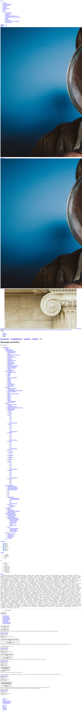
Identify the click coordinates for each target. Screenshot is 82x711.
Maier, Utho (26, 590)
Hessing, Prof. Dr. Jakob (69, 584)
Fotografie (10, 382)
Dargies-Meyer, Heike (66, 578)
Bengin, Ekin (43, 576)
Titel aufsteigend (6, 615)
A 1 (10, 412)
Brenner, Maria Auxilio (57, 577)
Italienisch (10, 441)
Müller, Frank (28, 593)
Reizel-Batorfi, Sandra (29, 595)
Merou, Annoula (15, 592)
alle (5, 558)
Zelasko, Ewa (75, 606)
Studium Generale (8, 349)
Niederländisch (10, 455)
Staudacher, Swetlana (43, 600)
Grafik (9, 381)
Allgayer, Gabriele (39, 575)
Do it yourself (10, 385)
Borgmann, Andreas (33, 577)
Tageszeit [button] (2, 552)
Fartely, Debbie (31, 581)
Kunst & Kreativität (6, 5)
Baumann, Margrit (10, 576)
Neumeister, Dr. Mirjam (60, 593)
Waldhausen (6, 570)
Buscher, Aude (23, 578)
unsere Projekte (8, 12)
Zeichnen (9, 378)
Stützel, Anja (29, 601)
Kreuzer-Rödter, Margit (53, 589)
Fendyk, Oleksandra (55, 581)
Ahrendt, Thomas (31, 575)
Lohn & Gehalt (13, 522)
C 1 (10, 420)
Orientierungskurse (13, 503)
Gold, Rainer (64, 583)
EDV (9, 527)
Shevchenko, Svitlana (72, 599)
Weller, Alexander (10, 605)
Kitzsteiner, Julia (14, 588)
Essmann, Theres (23, 581)
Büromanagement (13, 520)
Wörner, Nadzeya (59, 606)
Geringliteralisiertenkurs (14, 499)
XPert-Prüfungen (13, 525)
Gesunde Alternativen (12, 401)
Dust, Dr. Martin (42, 580)
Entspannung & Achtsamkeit (13, 393)
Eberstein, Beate (57, 580)
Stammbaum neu (16, 339)
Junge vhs (5, 9)
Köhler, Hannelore (53, 588)
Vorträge (7, 348)
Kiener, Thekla (65, 587)
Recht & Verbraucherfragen (13, 365)
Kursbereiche (4, 339)
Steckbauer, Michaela (53, 600)
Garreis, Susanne (12, 583)
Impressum (5, 698)
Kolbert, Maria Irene (63, 588)
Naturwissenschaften (12, 367)
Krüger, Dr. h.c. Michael (71, 589)
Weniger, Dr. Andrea (26, 605)
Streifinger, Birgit (15, 601)
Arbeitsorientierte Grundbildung (14, 511)
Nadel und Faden (11, 386)
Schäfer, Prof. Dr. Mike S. (74, 596)
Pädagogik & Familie (12, 360)
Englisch (35, 339)
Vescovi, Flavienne (63, 602)
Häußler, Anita (35, 584)
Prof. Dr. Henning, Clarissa (62, 594)
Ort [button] (1, 560)
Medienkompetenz (11, 362)
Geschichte (10, 359)
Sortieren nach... (4, 613)
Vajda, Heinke (40, 602)
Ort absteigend (5, 621)
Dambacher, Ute (57, 578)
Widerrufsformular (6, 703)
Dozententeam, (16, 580)
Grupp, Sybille (78, 583)
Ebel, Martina (49, 580)
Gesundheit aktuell (11, 389)
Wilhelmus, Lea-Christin (76, 605)
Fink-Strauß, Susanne (74, 581)
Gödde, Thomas (57, 583)
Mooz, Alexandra (65, 592)
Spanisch (9, 461)
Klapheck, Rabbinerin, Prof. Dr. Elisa (26, 588)
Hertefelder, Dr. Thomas (58, 584)
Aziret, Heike (62, 575)
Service (4, 11)
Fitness (9, 398)
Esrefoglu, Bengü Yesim (14, 581)
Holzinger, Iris (51, 586)
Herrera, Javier (49, 584)
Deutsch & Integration (9, 485)
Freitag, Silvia (47, 582)
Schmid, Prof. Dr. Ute (37, 598)
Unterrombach (7, 569)
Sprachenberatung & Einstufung (11, 15)
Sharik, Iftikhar (63, 599)
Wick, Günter (59, 605)
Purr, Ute (78, 594)
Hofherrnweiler (7, 567)
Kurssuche (5, 3)
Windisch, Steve (13, 606)
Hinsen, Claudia (12, 586)
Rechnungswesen (13, 521)
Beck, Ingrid (24, 576)
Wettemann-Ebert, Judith (43, 605)
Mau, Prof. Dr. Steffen (57, 590)
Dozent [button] (1, 574)
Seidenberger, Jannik (37, 599)
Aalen (5, 562)
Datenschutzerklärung (7, 702)
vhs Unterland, (39, 604)
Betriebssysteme (13, 531)
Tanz (9, 376)
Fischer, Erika (11, 582)
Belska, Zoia (36, 576)
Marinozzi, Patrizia (47, 590)
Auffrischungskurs (13, 422)
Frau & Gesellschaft (11, 357)
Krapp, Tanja (26, 589)
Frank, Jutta (41, 582)
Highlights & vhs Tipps (12, 351)
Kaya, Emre (25, 587)
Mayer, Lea (73, 590)
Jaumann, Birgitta (67, 586)
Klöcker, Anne (37, 588)
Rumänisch (10, 459)
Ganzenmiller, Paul (4, 583)
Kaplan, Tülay (3, 587)
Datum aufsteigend (6, 617)
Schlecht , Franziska (12, 598)
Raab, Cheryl (12, 595)
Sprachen (4, 7)
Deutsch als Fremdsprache (13, 487)
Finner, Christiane (3, 582)
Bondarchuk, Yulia (23, 577)
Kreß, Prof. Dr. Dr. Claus (43, 589)
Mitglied (6, 19)
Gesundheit (5, 6)
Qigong (9, 394)
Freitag (5, 548)
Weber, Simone (69, 604)
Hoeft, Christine (28, 586)
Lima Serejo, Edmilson (17, 590)
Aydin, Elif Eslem (54, 575)
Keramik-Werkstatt (11, 384)
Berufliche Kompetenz (14, 519)
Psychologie (10, 361)
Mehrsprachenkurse (11, 408)
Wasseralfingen (7, 572)
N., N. (44, 593)
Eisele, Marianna (72, 580)
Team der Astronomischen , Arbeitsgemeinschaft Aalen (70, 601)
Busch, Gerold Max (14, 578)
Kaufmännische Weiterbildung (13, 518)
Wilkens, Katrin (5, 606)
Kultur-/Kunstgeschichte (12, 377)
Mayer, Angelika (66, 590)
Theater (9, 373)
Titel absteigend (6, 616)
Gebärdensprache (11, 409)
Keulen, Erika (50, 587)
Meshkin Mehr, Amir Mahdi (25, 592)
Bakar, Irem (76, 575)
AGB (4, 699)
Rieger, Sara (69, 595)
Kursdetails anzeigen (4, 633)
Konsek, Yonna (71, 588)
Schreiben (9, 380)
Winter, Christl (27, 606)
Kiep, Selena (72, 587)
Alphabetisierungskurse (14, 498)
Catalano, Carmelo (31, 578)
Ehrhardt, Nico (64, 580)
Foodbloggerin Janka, (33, 582)
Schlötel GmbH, (28, 598)
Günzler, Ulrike (12, 584)
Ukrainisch (10, 470)
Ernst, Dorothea (5, 581)
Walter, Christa (62, 604)
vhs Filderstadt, (18, 604)
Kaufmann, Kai (18, 587)
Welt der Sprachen (11, 535)
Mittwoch (6, 545)
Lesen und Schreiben (12, 512)
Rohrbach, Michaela (19, 596)
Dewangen (6, 563)
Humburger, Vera (59, 586)
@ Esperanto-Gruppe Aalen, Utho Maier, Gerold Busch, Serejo (14, 575)
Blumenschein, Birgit (57, 576)
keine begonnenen (7, 610)
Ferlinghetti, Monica (64, 581)
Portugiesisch (10, 457)
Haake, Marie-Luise (20, 584)
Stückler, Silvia (23, 601)
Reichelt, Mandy (20, 595)
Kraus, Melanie (33, 589)
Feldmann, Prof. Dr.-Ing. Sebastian (43, 581)
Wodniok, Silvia (51, 606)
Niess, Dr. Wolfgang (71, 593)
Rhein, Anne (57, 595)
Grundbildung (8, 507)
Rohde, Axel (11, 596)
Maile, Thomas (39, 590)
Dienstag (6, 544)
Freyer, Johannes (55, 582)
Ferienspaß (10, 538)
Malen (9, 379)
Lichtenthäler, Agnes (7, 590)
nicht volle (4, 612)
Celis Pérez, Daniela (40, 578)
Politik (9, 353)
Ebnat (5, 564)
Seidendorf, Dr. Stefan (47, 599)
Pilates (9, 395)
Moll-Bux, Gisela (56, 592)
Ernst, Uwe (79, 580)
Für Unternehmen (11, 516)
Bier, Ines (49, 576)
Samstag (6, 549)
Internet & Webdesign (14, 528)
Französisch (10, 432)
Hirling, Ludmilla (20, 586)
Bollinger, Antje (16, 577)
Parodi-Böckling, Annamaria (16, 594)
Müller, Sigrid (12, 593)
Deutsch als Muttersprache (13, 488)
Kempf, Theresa (32, 587)
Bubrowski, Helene (5, 578)
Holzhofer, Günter (43, 586)
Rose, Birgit (26, 596)
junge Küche (10, 534)
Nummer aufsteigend (7, 622)
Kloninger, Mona (45, 588)
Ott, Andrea (7, 594)
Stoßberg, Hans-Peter (6, 601)
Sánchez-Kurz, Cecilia (44, 596)
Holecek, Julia (35, 586)
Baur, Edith (18, 576)
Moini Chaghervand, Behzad (46, 592)
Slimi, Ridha (6, 600)
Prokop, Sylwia (72, 594)
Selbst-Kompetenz (11, 363)
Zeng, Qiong (2, 607)
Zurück (1, 0)
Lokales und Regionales (12, 366)
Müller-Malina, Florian (36, 593)
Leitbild (6, 18)
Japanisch (9, 449)
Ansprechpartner (8, 13)
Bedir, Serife (30, 576)
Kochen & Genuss (11, 402)
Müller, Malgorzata (4, 593)
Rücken (9, 399)
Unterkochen (6, 568)
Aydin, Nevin (47, 575)
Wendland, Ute (18, 605)
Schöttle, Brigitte (65, 598)
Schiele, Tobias (3, 598)
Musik (9, 375)
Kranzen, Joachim (18, 589)
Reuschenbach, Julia (39, 595)
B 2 (10, 419)
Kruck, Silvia (62, 589)
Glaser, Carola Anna (41, 583)
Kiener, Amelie (58, 587)
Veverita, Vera (71, 602)
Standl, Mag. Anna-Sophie (32, 600)
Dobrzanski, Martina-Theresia (6, 580)
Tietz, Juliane (4, 602)
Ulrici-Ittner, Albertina (32, 602)
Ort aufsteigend (6, 620)
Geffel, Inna (19, 583)
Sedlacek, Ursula (28, 599)
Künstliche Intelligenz (12, 515)
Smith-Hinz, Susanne (15, 600)
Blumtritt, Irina (65, 576)
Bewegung (10, 396)
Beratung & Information (12, 517)
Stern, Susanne (69, 600)
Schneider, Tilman (46, 598)
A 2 (10, 417)
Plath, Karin (53, 594)
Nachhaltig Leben (8, 22)
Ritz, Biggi (75, 595)
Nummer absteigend (7, 623)
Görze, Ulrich (71, 583)
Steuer (11, 524)
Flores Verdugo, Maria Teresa (21, 582)
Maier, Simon (32, 590)
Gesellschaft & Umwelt (7, 4)
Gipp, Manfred (33, 583)
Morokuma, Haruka (73, 592)
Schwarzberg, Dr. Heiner (19, 599)
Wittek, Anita (34, 606)
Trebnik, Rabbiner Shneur (13, 602)
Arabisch (9, 410)
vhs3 (4, 10)
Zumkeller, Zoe (10, 607)
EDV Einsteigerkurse (14, 530)
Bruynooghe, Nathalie (76, 577)
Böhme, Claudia (8, 577)
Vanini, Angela (47, 602)
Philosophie (10, 364)
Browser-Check (8, 20)
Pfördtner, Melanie (34, 594)
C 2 (10, 421)
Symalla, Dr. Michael (38, 601)
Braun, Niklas (48, 577)
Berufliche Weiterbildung (10, 513)
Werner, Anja (34, 605)
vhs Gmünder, (25, 604)
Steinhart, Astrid (62, 600)
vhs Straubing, (32, 604)
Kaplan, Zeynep (11, 587)
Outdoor (9, 400)
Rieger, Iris (63, 595)
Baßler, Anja (2, 576)
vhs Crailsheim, (10, 604)
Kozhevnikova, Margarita (9, 589)
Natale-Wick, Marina (51, 593)
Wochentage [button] (2, 541)
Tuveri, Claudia (23, 602)
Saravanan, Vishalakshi (54, 596)
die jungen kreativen (11, 533)
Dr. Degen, (23, 580)
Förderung (7, 14)
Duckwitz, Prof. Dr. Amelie (32, 580)
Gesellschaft (10, 356)
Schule (9, 508)
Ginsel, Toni (26, 583)
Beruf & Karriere (6, 8)
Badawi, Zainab (69, 575)
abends (5, 557)
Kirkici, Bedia (6, 588)
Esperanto (9, 423)
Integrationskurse (11, 497)
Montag (5, 543)
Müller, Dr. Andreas (20, 593)
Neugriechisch (10, 451)
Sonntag (5, 550)
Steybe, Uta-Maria (77, 600)
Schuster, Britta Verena (8, 599)
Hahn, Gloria (28, 584)
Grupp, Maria (4, 584)
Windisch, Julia (20, 606)
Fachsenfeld (6, 566)
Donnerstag (6, 546)
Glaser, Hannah (50, 583)
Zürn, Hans (17, 607)
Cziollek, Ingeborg (49, 578)
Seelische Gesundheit (12, 391)
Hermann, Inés (42, 584)
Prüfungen (10, 504)
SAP (11, 526)
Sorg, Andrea (23, 600)
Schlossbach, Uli (20, 598)
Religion (9, 358)
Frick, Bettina (62, 582)
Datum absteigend (6, 619)
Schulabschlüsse (11, 510)
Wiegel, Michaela (67, 605)
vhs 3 (6, 539)
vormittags (6, 554)
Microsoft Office (13, 529)
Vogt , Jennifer (46, 604)
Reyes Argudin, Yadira (48, 595)
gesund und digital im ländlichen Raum (15, 390)
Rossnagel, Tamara (34, 596)
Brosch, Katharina (66, 577)
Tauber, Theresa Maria (54, 601)
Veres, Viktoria (55, 602)
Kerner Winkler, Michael (41, 587)
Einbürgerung (12, 505)
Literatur (9, 374)
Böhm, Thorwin (73, 576)
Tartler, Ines (46, 601)
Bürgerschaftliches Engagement (14, 354)
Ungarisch (10, 478)
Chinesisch (10, 413)
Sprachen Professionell (12, 406)
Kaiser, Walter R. (75, 586)
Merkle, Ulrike (7, 592)
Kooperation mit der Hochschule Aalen (15, 407)
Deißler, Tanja (75, 578)
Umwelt (9, 368)
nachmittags (6, 555)
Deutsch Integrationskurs (12, 489)
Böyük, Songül (41, 577)
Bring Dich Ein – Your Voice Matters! (12, 21)
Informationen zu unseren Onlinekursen (12, 17)
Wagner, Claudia (54, 604)
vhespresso (10, 405)
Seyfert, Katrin (56, 599)
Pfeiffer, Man (26, 594)
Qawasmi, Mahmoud (4, 595)
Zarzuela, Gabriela (67, 606)
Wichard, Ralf (52, 605)
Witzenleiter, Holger (42, 606)
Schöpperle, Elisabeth (56, 598)
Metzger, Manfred (35, 592)
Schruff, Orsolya (73, 598)
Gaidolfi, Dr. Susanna (71, 582)
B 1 (10, 418)
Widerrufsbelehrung (6, 700)
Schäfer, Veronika (63, 596)
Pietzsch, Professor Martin (44, 594)
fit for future (10, 536)
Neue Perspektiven (11, 352)
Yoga (9, 392)
